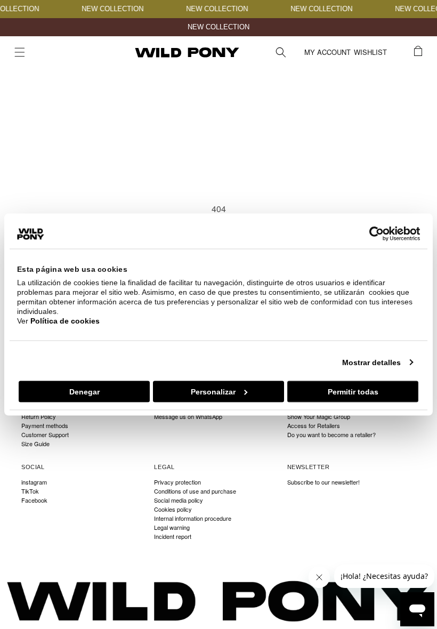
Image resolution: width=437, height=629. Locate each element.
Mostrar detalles (371, 362)
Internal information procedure (192, 518)
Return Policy (38, 417)
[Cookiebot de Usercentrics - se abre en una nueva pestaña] (373, 234)
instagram (34, 482)
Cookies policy (173, 509)
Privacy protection (177, 482)
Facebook (34, 500)
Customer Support (45, 435)
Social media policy (178, 500)
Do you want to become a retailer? (331, 435)
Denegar (84, 392)
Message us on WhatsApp (188, 417)
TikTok (30, 491)
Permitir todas (353, 392)
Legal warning (172, 527)
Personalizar (213, 392)
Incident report (172, 537)
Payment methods (44, 426)
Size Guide (35, 444)
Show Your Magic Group (318, 417)
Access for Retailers (313, 426)
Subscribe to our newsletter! (323, 482)
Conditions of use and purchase (195, 491)
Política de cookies (65, 321)
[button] (20, 52)
